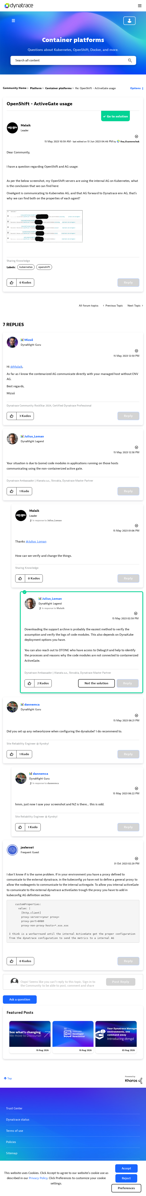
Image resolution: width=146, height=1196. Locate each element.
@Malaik (16, 367)
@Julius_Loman (36, 541)
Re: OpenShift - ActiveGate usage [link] (95, 88)
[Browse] (15, 20)
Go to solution (117, 116)
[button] (126, 1168)
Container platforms (58, 88)
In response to (47, 520)
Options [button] (135, 88)
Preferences (126, 1188)
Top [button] (9, 1078)
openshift (44, 267)
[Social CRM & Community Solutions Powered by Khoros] (133, 1079)
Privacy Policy (38, 1178)
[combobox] (73, 60)
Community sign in (129, 21)
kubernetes (26, 267)
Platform (36, 88)
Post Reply (120, 982)
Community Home (14, 88)
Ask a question (19, 999)
